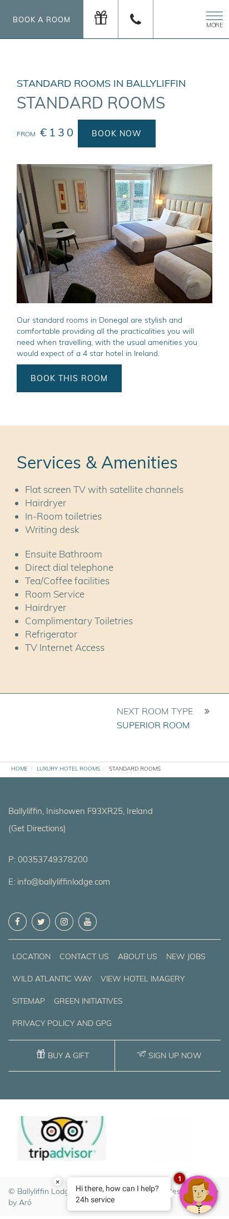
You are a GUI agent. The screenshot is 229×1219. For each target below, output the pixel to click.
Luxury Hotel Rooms (68, 768)
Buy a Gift (68, 1055)
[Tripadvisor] (61, 1138)
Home (19, 768)
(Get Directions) (37, 828)
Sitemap (28, 1001)
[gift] (100, 19)
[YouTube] (87, 921)
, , (80, 811)
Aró (25, 1202)
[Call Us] (135, 19)
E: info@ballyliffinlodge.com (59, 881)
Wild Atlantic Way (52, 979)
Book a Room (42, 19)
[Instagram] (64, 921)
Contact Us (84, 956)
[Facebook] (17, 921)
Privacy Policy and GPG (62, 1023)
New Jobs (186, 956)
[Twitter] (41, 921)
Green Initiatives (88, 1001)
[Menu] (212, 18)
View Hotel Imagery (143, 979)
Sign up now (175, 1055)
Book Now (117, 134)
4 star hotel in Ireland (120, 353)
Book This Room (69, 378)
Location (31, 956)
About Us (137, 956)
